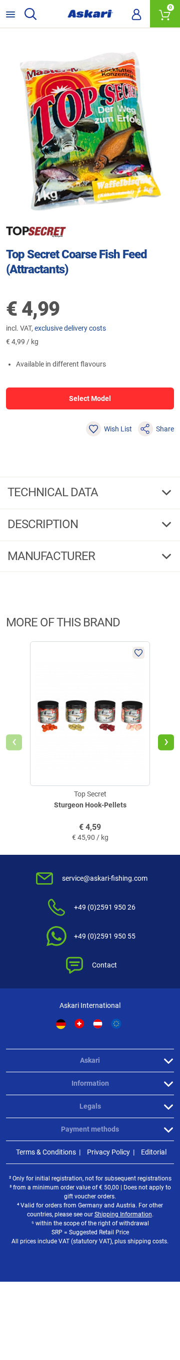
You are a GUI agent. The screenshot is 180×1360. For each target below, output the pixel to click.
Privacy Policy (108, 1152)
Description (44, 524)
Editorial (153, 1152)
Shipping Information (123, 1214)
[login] (136, 14)
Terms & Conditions (46, 1152)
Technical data (54, 492)
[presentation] (14, 743)
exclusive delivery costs (70, 328)
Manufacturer (53, 556)
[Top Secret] (36, 232)
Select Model (90, 398)
